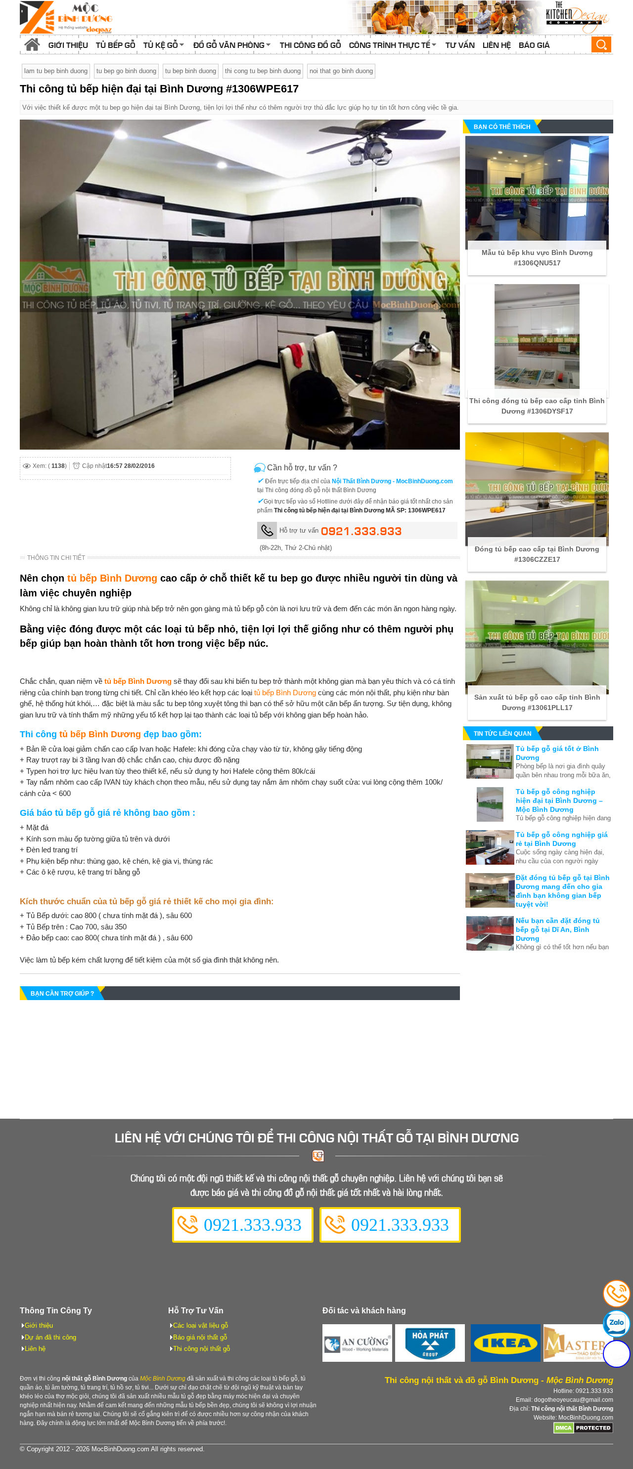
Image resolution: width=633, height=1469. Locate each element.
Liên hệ (497, 44)
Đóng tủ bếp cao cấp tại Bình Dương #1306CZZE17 (537, 554)
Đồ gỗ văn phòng (229, 44)
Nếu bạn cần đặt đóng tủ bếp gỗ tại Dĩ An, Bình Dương (558, 929)
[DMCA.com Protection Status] (583, 1431)
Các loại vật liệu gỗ (200, 1325)
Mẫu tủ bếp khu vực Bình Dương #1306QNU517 (537, 258)
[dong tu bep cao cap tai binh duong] (537, 489)
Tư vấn (460, 44)
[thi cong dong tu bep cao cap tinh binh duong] (537, 341)
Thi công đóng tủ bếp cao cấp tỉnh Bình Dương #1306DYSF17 (537, 406)
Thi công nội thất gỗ (201, 1348)
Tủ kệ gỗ (160, 44)
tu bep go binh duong (126, 71)
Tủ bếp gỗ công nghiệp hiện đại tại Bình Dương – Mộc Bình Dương (559, 800)
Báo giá (534, 44)
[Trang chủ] (32, 44)
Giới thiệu (68, 44)
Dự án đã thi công (50, 1337)
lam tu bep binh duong (56, 71)
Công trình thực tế (389, 44)
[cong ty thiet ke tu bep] (479, 17)
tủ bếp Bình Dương (112, 578)
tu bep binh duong (190, 71)
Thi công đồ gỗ (310, 44)
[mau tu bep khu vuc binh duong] (537, 193)
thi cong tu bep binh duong (263, 71)
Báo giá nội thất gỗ (200, 1337)
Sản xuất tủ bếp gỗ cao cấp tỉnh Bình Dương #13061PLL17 (537, 702)
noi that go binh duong (341, 71)
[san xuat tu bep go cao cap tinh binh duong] (537, 637)
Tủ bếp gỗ (116, 44)
